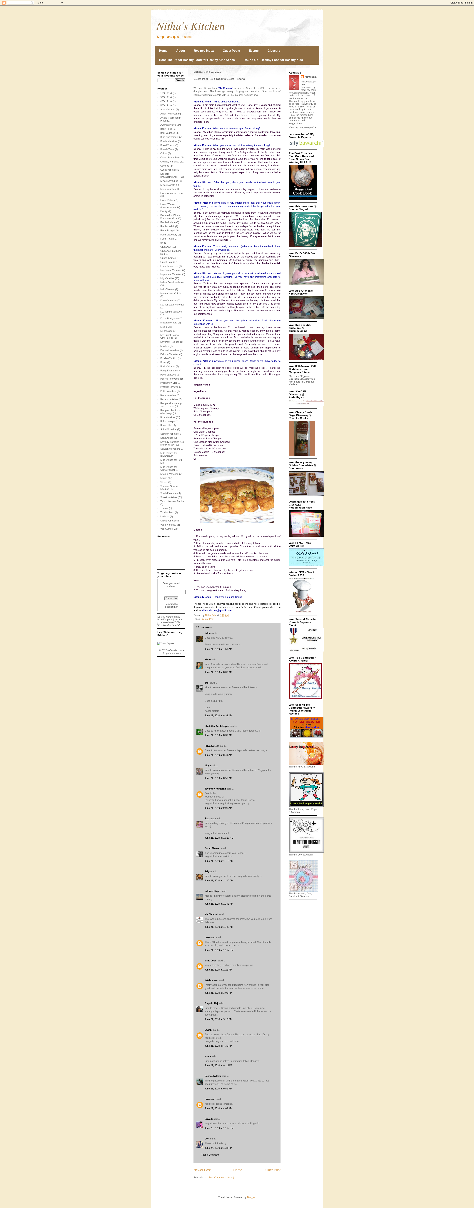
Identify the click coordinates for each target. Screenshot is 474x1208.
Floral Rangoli (167, 230)
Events (254, 50)
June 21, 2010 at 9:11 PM (218, 1065)
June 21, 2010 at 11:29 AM (219, 880)
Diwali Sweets (167, 185)
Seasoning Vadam (170, 448)
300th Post (166, 97)
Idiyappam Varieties (170, 274)
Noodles (164, 346)
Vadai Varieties (168, 524)
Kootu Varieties (168, 300)
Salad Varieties (168, 429)
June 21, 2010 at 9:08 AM (218, 808)
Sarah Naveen (212, 848)
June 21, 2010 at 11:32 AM (219, 903)
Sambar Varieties (169, 433)
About (180, 50)
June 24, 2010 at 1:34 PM (218, 1147)
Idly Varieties (167, 278)
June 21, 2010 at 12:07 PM (219, 950)
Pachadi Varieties (169, 350)
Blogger (251, 1197)
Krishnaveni (211, 980)
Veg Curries (166, 528)
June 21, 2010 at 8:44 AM (218, 755)
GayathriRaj (211, 1003)
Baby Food (166, 128)
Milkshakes (166, 331)
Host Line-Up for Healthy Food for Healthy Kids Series (197, 60)
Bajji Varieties (167, 133)
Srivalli (209, 1119)
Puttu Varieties (168, 391)
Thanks (164, 508)
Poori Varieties (168, 374)
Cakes (163, 153)
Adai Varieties (167, 109)
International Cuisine (171, 293)
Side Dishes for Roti (171, 459)
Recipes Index (204, 50)
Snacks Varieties (169, 474)
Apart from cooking (170, 113)
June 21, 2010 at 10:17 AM (219, 837)
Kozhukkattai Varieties (172, 304)
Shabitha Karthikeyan (217, 726)
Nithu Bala (310, 76)
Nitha (208, 633)
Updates (164, 516)
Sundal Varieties (169, 493)
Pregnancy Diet (168, 382)
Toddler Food (167, 512)
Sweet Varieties (168, 497)
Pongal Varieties (169, 370)
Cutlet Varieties (168, 169)
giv (161, 242)
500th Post (166, 105)
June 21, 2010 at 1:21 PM (218, 969)
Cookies (164, 165)
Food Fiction (167, 238)
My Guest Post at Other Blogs (169, 336)
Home (163, 50)
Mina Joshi (211, 960)
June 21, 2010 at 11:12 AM (219, 861)
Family (164, 211)
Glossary (274, 50)
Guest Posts (231, 50)
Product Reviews (169, 387)
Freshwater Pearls (168, 625)
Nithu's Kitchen (190, 25)
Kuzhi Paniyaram (169, 318)
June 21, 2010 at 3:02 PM (218, 992)
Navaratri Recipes (169, 341)
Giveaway (165, 246)
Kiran (208, 659)
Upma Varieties (168, 520)
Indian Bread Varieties (172, 282)
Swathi (208, 1029)
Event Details (167, 200)
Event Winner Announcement (168, 206)
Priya (208, 871)
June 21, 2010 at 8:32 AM (218, 715)
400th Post (166, 101)
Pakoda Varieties (169, 354)
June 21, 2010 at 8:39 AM (218, 735)
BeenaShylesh (213, 1076)
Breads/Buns (167, 149)
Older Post (273, 1170)
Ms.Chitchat (211, 914)
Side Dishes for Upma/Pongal (168, 468)
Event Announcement (171, 193)
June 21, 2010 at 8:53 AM (218, 778)
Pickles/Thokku (168, 358)
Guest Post (208, 619)
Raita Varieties (168, 395)
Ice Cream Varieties (170, 270)
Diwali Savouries (169, 181)
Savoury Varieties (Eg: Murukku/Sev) (172, 443)
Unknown (210, 937)
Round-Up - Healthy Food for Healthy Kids (273, 60)
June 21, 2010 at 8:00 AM (218, 672)
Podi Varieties (167, 366)
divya (208, 765)
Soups (163, 478)
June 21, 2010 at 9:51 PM (218, 1088)
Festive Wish (167, 226)
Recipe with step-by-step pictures (171, 405)
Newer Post (202, 1170)
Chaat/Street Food (170, 157)
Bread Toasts (167, 145)
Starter (164, 482)
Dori (207, 1138)
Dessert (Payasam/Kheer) (169, 175)
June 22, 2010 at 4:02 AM (218, 1108)
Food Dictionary (168, 234)
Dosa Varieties (168, 189)
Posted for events (169, 378)
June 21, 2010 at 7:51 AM (218, 649)
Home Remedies (169, 266)
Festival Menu (168, 222)
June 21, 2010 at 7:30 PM (218, 1045)
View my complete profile (302, 127)
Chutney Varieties (169, 161)
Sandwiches (166, 437)
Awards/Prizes (168, 124)
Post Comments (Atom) (221, 1177)
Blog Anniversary (169, 137)
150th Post (166, 93)
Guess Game (167, 258)
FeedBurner (171, 606)
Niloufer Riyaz (213, 891)
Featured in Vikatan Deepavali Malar (170, 217)
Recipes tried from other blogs (170, 412)
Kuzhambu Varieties (171, 311)
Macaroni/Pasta (168, 322)
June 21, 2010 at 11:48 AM (219, 926)
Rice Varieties (167, 417)
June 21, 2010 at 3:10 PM (218, 1019)
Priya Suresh (212, 746)
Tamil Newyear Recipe (172, 501)
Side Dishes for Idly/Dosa (168, 454)
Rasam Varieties (169, 399)
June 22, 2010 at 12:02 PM (219, 1128)
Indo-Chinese (167, 289)
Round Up (165, 425)
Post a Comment (210, 1154)
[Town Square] (165, 643)
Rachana (209, 818)
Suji (207, 682)
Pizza (163, 362)
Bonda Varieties (168, 141)
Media (163, 326)
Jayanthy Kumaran (215, 788)
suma (208, 1056)
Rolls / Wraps (167, 421)
